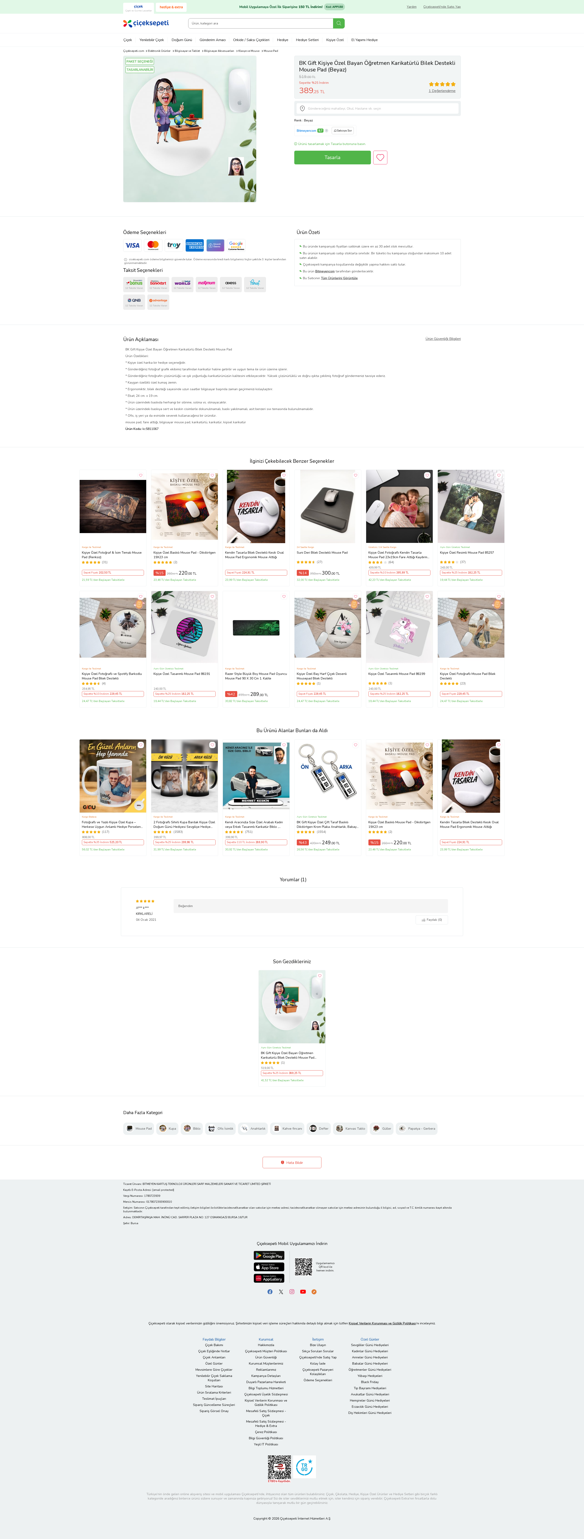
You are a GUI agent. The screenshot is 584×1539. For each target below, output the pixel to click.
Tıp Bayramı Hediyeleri (370, 1388)
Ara (339, 23)
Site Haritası (214, 1386)
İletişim (318, 1339)
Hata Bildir (294, 1162)
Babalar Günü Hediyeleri (370, 1363)
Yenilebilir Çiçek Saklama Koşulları (214, 1378)
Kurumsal (266, 1339)
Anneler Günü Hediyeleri (370, 1357)
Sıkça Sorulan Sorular (318, 1351)
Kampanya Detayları (266, 1376)
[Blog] (314, 1291)
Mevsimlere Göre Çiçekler (214, 1370)
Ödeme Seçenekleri (318, 1380)
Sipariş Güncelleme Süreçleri (214, 1405)
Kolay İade (318, 1363)
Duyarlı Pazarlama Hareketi (266, 1382)
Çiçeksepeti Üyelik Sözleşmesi (266, 1394)
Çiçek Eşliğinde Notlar (214, 1351)
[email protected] (163, 1190)
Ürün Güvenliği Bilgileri (443, 338)
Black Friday (370, 1382)
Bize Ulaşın (318, 1345)
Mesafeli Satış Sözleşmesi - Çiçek (266, 1413)
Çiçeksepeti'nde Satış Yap (442, 7)
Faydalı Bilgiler (214, 1339)
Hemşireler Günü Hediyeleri (370, 1400)
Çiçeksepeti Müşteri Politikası (266, 1351)
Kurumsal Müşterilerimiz (266, 1363)
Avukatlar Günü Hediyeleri (370, 1394)
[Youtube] (303, 1291)
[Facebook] (270, 1291)
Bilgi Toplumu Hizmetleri (266, 1388)
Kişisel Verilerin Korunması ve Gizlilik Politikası (266, 1402)
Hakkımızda (266, 1345)
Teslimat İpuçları (214, 1399)
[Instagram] (292, 1291)
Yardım (412, 7)
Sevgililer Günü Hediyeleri (370, 1345)
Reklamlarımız (266, 1370)
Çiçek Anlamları (214, 1357)
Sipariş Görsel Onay (214, 1411)
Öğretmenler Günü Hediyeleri (370, 1370)
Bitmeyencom (306, 131)
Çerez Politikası (266, 1432)
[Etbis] (279, 1469)
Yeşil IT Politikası (266, 1444)
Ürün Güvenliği (266, 1357)
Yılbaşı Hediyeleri (369, 1376)
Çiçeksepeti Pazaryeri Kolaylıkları (317, 1372)
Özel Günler (214, 1363)
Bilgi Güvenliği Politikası (266, 1438)
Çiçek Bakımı (214, 1345)
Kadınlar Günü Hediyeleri (370, 1351)
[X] (281, 1291)
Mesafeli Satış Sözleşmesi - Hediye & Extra (266, 1423)
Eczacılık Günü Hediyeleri (370, 1407)
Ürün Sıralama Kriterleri (214, 1392)
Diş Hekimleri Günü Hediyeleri (369, 1413)
